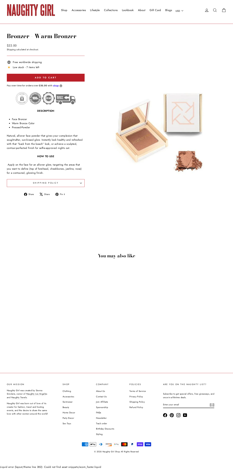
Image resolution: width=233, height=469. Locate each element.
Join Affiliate (102, 401)
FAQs (98, 412)
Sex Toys (67, 423)
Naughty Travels (19, 397)
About (141, 10)
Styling (99, 434)
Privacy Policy (136, 396)
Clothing (67, 391)
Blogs (168, 10)
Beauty (66, 407)
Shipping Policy (137, 401)
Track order (101, 423)
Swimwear (67, 401)
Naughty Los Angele (36, 393)
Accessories (79, 10)
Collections (111, 10)
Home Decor (69, 412)
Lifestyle (95, 10)
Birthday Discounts (105, 428)
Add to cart (32, 340)
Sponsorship (102, 407)
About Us (100, 391)
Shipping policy (46, 182)
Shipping (11, 49)
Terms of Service (137, 391)
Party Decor (68, 418)
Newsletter (101, 418)
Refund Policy (136, 407)
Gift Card (155, 10)
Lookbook (128, 10)
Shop (64, 10)
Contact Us (101, 396)
